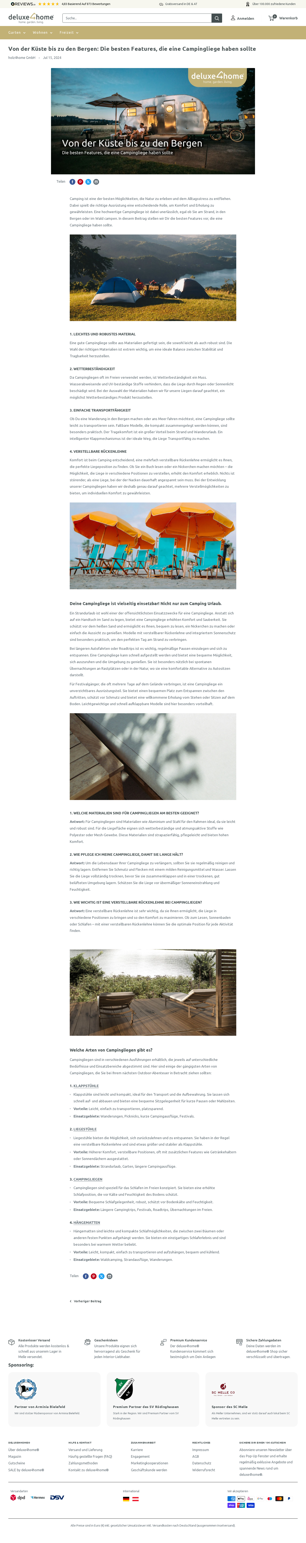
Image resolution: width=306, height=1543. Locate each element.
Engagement (140, 1456)
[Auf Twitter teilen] (88, 182)
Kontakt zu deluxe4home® (88, 1470)
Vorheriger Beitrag (87, 1301)
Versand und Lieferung (85, 1450)
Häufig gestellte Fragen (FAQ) (90, 1456)
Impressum (200, 1450)
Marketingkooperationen (149, 1463)
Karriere (137, 1450)
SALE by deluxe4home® (26, 1470)
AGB (195, 1456)
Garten (14, 32)
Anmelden (245, 18)
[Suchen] (217, 18)
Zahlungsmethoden (83, 1463)
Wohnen (40, 32)
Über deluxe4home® (23, 1450)
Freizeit (67, 32)
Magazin (14, 1456)
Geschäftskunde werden (149, 1470)
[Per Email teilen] (96, 182)
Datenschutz (201, 1463)
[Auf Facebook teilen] (72, 182)
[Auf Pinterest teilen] (80, 182)
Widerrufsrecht (203, 1470)
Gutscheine (16, 1463)
